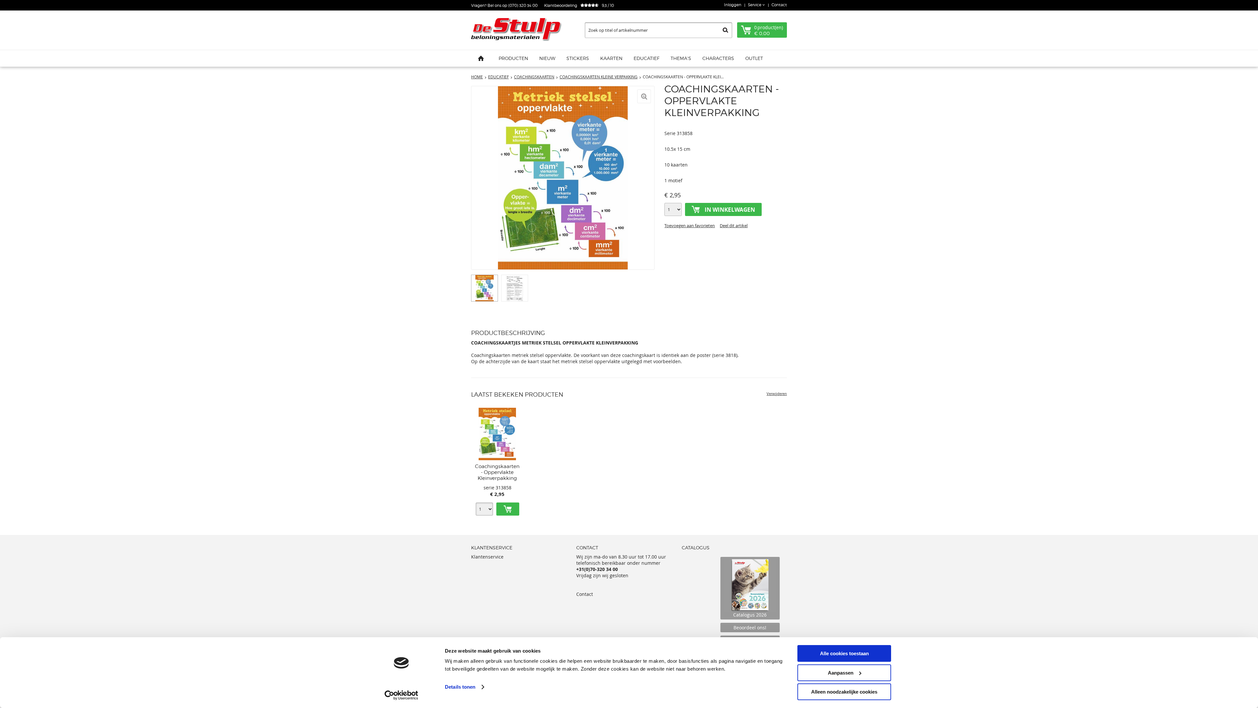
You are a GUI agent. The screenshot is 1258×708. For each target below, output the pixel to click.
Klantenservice (487, 557)
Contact (779, 4)
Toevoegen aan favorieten (689, 225)
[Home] (517, 30)
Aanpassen (840, 673)
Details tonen (460, 687)
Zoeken (725, 30)
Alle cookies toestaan (844, 653)
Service (755, 4)
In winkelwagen (730, 209)
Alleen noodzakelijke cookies (844, 692)
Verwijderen (777, 393)
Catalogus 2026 (750, 615)
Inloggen (732, 4)
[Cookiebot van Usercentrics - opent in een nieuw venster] (401, 695)
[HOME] (481, 58)
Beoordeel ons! (750, 627)
